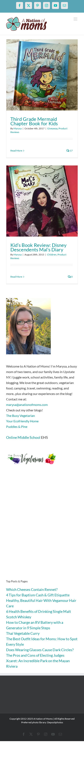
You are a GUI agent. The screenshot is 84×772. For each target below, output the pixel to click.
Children (51, 254)
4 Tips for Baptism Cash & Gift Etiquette (38, 595)
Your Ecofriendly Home (22, 421)
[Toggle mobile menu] (76, 19)
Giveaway (52, 128)
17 (71, 150)
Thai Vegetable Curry (23, 633)
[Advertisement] (42, 528)
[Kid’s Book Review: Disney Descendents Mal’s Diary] (42, 201)
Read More (16, 150)
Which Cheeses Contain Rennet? (31, 589)
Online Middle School (23, 437)
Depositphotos (55, 722)
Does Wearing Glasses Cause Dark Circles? (40, 650)
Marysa (18, 128)
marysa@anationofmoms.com (27, 405)
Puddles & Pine (16, 426)
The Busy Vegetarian (20, 415)
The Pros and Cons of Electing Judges (35, 655)
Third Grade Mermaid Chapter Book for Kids (34, 121)
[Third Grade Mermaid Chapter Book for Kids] (42, 74)
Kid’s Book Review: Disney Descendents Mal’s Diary (38, 247)
